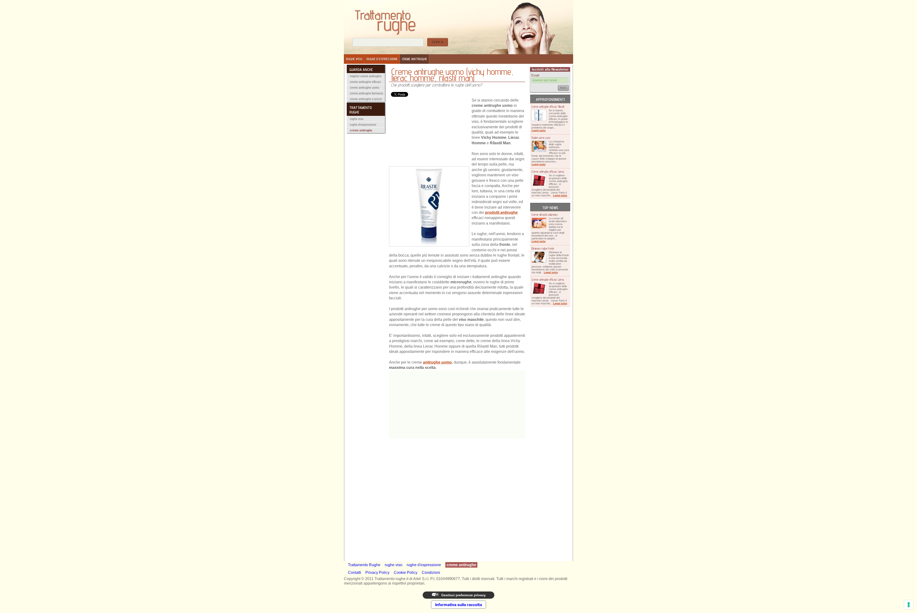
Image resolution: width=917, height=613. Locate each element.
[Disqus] (457, 498)
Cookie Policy (405, 572)
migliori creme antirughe (365, 76)
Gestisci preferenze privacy (463, 595)
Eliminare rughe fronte (543, 248)
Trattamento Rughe (364, 565)
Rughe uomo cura (541, 138)
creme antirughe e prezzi (366, 99)
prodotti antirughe (501, 212)
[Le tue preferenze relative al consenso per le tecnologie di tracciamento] (908, 604)
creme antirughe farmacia (366, 93)
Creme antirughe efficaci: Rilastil (548, 106)
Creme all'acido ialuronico (545, 214)
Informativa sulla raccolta (458, 604)
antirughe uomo (437, 362)
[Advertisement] (429, 131)
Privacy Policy (377, 572)
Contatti (354, 572)
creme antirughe (414, 59)
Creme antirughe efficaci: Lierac (548, 171)
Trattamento (385, 17)
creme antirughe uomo (364, 87)
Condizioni (431, 572)
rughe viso (354, 59)
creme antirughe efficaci (365, 82)
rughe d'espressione (382, 59)
